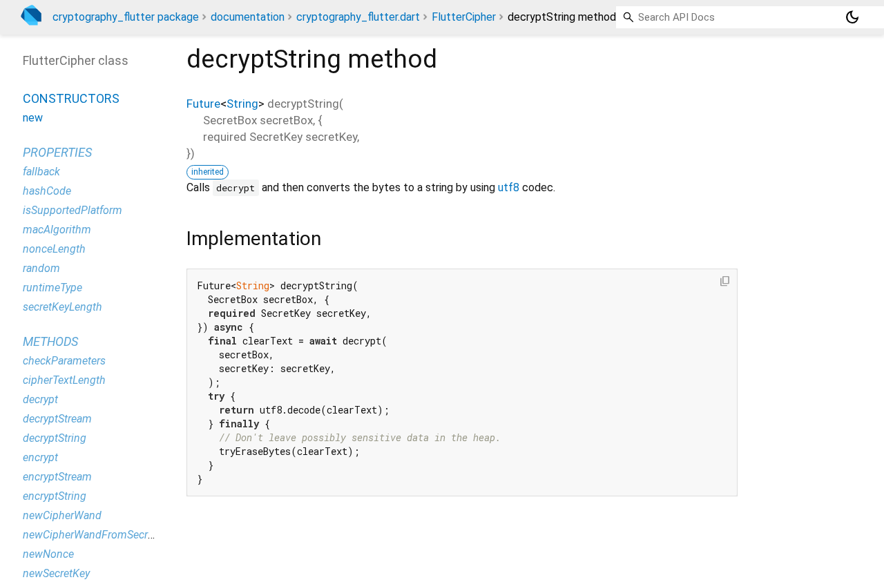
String (242, 103)
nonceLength (54, 248)
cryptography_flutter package (125, 16)
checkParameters (64, 360)
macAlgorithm (57, 229)
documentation (248, 16)
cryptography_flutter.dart (358, 16)
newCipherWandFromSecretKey (98, 534)
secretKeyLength (62, 306)
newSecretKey (56, 573)
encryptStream (57, 476)
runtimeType (52, 287)
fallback (41, 171)
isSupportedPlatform (72, 210)
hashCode (47, 190)
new (33, 117)
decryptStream (57, 418)
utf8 (508, 187)
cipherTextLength (64, 380)
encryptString (54, 496)
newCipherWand (62, 515)
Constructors (71, 98)
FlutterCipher (464, 16)
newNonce (48, 554)
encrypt (40, 457)
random (41, 268)
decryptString (54, 438)
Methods (50, 341)
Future (203, 103)
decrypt (40, 399)
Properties (57, 152)
